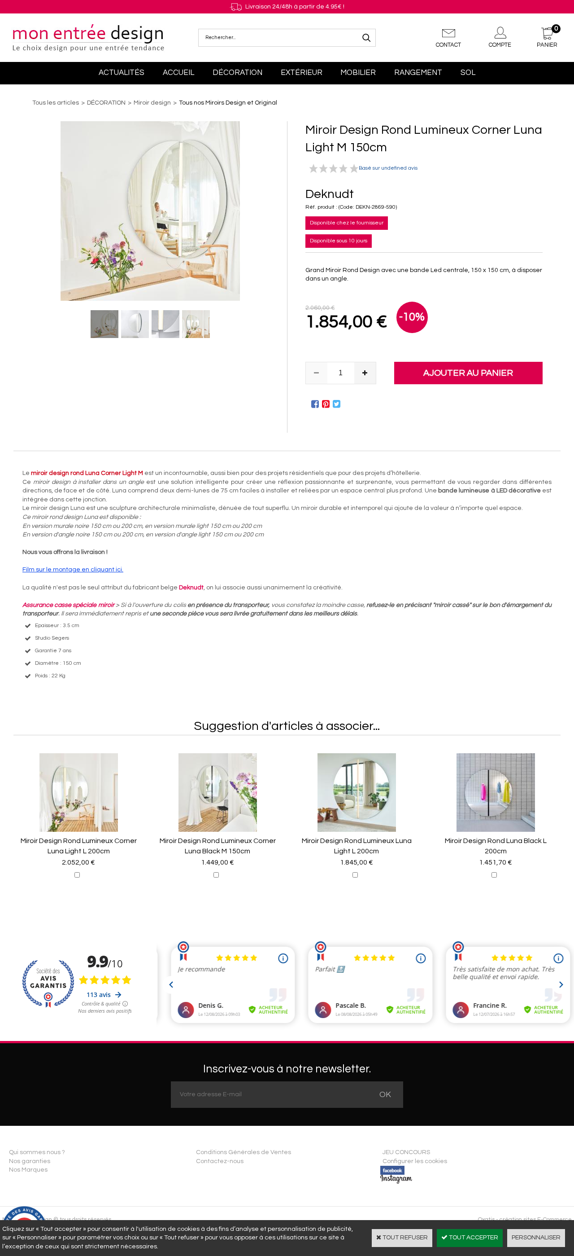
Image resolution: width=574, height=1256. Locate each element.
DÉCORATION (237, 73)
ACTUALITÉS (121, 73)
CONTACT (448, 45)
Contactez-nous (220, 1161)
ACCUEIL (178, 73)
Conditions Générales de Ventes (243, 1152)
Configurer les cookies (415, 1161)
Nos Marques (28, 1170)
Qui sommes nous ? (37, 1152)
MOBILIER (358, 73)
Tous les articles (55, 103)
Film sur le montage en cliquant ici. (72, 570)
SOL (468, 73)
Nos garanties (29, 1161)
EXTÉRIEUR (301, 73)
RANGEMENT (418, 73)
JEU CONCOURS (406, 1152)
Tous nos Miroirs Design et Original (228, 103)
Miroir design (152, 103)
